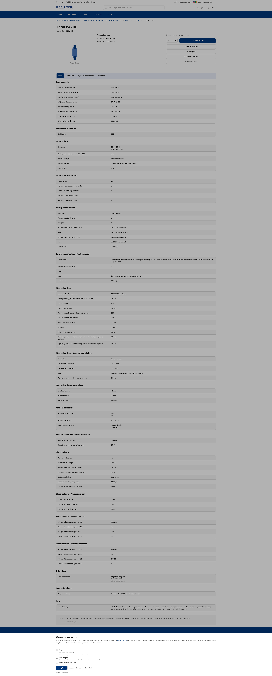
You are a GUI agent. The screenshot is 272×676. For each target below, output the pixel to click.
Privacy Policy (122, 640)
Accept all (61, 668)
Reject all (88, 668)
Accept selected (75, 668)
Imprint (58, 672)
